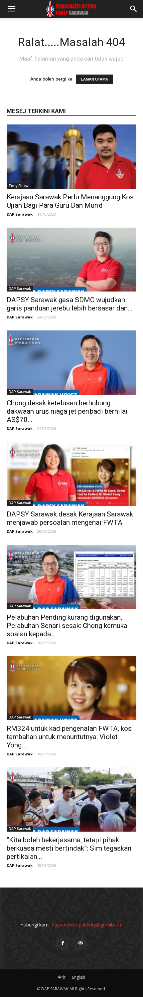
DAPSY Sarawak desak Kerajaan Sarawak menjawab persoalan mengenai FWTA (70, 518)
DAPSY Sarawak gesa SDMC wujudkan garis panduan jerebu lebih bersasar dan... (70, 304)
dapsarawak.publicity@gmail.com (87, 924)
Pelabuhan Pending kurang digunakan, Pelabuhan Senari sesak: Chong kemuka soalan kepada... (67, 625)
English (78, 977)
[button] (133, 9)
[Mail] (80, 943)
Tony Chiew (18, 185)
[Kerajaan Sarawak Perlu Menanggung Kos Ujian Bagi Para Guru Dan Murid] (71, 156)
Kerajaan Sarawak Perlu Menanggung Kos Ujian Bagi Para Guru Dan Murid (70, 201)
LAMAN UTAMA (94, 79)
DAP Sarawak (20, 214)
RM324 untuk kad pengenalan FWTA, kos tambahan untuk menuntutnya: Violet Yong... (69, 736)
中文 (62, 977)
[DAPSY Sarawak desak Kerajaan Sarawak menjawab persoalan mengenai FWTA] (71, 474)
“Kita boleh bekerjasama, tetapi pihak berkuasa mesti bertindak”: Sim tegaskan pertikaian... (69, 848)
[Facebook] (62, 943)
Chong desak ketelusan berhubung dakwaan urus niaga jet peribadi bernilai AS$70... (67, 411)
